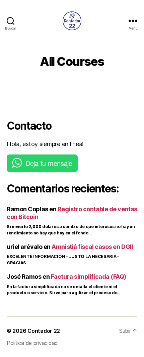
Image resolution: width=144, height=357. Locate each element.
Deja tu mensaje (48, 163)
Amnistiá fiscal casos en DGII (92, 246)
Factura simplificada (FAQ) (88, 276)
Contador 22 (43, 330)
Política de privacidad (32, 343)
